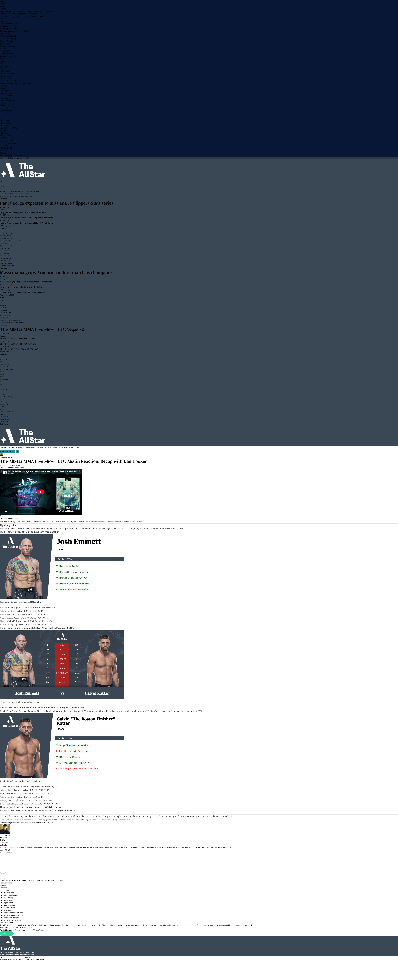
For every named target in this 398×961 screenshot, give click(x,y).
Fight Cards (4, 71)
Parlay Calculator (6, 98)
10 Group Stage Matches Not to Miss (14, 31)
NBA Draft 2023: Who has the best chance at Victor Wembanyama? (26, 11)
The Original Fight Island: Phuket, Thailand (16, 83)
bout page (57, 810)
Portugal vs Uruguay (8, 38)
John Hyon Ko (7, 457)
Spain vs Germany (7, 41)
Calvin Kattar (5, 822)
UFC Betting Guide (7, 73)
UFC (1, 63)
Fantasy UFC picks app (154, 816)
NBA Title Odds (6, 135)
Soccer (2, 19)
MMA (2, 58)
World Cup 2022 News (8, 26)
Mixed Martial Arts (13, 447)
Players (3, 9)
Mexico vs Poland (7, 51)
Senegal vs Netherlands (9, 56)
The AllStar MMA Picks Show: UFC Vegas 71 (19, 349)
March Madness (6, 150)
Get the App (7, 933)
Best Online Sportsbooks (9, 101)
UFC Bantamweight (7, 908)
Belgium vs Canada (7, 46)
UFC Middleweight (7, 898)
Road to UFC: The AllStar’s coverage (14, 81)
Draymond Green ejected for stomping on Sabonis (23, 212)
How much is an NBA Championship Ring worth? (19, 14)
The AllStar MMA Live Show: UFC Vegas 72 (42, 329)
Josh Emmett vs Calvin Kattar (32, 822)
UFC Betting (4, 121)
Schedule (3, 888)
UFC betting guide (42, 819)
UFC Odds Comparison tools (68, 819)
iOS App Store (37, 930)
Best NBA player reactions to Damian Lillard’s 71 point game (27, 223)
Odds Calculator (6, 93)
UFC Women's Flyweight (9, 918)
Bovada (3, 103)
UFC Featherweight (7, 905)
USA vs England (6, 33)
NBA (1, 1)
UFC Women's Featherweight (11, 913)
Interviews (4, 66)
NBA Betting (4, 133)
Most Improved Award (9, 143)
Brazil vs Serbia (6, 43)
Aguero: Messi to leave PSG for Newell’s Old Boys (22, 287)
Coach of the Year (7, 145)
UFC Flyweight (5, 910)
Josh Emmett (15, 822)
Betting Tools (5, 91)
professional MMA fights (30, 601)
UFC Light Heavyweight (9, 895)
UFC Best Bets (5, 123)
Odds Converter (6, 96)
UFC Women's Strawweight (10, 920)
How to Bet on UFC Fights (10, 128)
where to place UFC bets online (87, 816)
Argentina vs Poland (8, 36)
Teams (2, 6)
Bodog (2, 106)
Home (2, 4)
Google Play (19, 930)
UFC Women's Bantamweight (11, 915)
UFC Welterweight (7, 900)
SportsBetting (5, 111)
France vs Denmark (7, 48)
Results (3, 885)
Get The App (5, 424)
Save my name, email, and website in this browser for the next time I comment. (33, 880)
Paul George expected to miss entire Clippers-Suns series (56, 203)
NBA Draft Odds (6, 148)
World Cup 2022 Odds (8, 28)
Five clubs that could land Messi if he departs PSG (22, 292)
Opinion (3, 153)
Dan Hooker (90, 521)
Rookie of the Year (7, 140)
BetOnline (4, 108)
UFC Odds (4, 68)
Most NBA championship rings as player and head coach (22, 16)
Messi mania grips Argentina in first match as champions (56, 272)
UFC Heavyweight (7, 893)
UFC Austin (51, 822)
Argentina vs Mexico (8, 53)
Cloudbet (3, 113)
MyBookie (4, 118)
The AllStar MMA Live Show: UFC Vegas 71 (19, 343)
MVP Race (4, 138)
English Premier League (9, 23)
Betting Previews (6, 76)
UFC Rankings (5, 78)
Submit (27, 957)
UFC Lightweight (6, 903)
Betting (3, 86)
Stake (2, 116)
